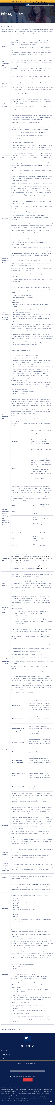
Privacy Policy (32, 1076)
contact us (25, 50)
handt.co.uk (11, 1089)
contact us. (35, 884)
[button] (3, 4)
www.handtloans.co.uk (22, 1089)
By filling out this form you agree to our (23, 1076)
